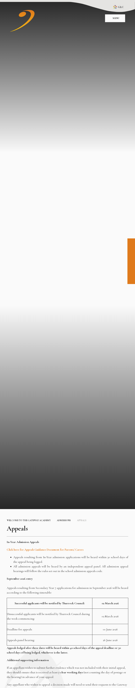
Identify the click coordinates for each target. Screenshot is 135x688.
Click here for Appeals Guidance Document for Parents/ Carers (45, 549)
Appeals (81, 520)
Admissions (64, 520)
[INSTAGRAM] (131, 249)
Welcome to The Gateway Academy (29, 520)
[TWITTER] (131, 264)
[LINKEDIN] (131, 257)
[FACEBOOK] (131, 242)
